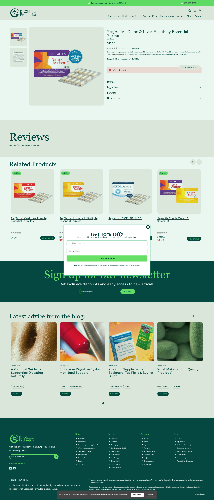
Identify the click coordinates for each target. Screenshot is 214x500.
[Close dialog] (148, 227)
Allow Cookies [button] (137, 494)
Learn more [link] (123, 495)
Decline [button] (150, 495)
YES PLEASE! (107, 258)
